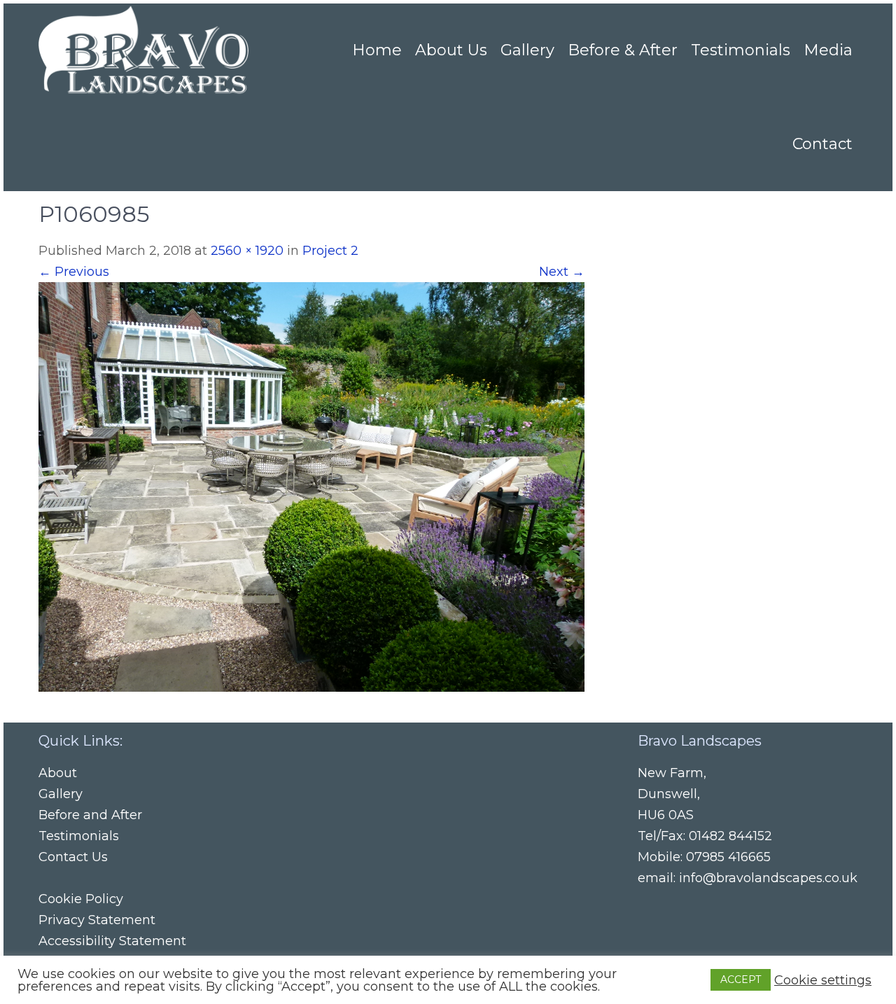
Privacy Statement (96, 920)
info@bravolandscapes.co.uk (768, 878)
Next (561, 271)
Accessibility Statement (112, 941)
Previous (73, 271)
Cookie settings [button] (823, 980)
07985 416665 (728, 857)
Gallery (527, 50)
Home (377, 50)
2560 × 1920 (247, 250)
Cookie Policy (80, 899)
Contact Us (73, 857)
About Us (451, 50)
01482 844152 (730, 836)
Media (828, 50)
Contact (822, 143)
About (57, 773)
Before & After (623, 50)
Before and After (90, 815)
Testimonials (740, 50)
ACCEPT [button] (740, 979)
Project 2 (330, 250)
